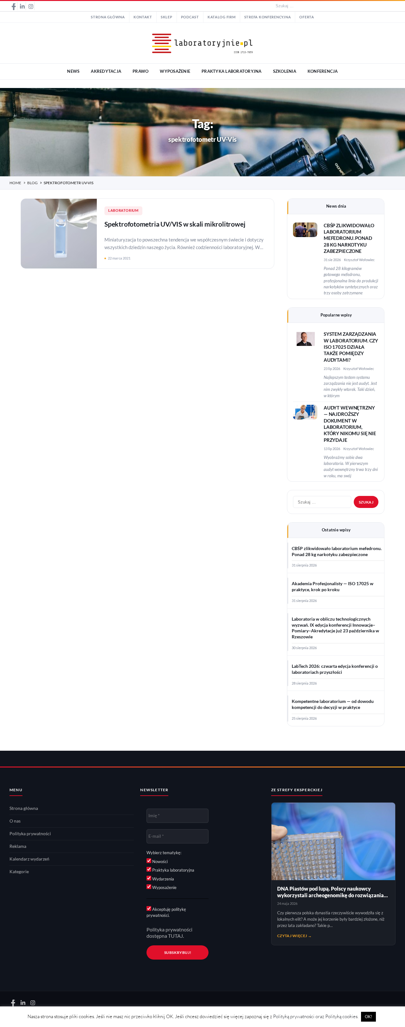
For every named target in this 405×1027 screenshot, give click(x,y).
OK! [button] (368, 1016)
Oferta (306, 17)
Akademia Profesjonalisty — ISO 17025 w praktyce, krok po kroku (332, 586)
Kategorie (19, 871)
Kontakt (143, 17)
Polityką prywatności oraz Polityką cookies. (315, 1016)
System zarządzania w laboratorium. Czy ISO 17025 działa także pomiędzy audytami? (351, 346)
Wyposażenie (164, 887)
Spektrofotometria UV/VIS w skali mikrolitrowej (174, 224)
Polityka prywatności (30, 833)
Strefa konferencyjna (267, 17)
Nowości (159, 861)
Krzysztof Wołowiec (359, 260)
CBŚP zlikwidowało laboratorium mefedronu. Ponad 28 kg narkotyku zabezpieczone (349, 238)
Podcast (190, 17)
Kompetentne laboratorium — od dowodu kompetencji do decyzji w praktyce (333, 704)
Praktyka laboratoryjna (172, 870)
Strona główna (108, 17)
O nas (15, 820)
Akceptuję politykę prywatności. (166, 912)
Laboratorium (123, 210)
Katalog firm (222, 17)
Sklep (166, 17)
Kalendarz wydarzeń (29, 858)
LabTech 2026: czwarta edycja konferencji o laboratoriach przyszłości (335, 669)
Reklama (17, 846)
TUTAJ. (176, 936)
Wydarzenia (162, 878)
